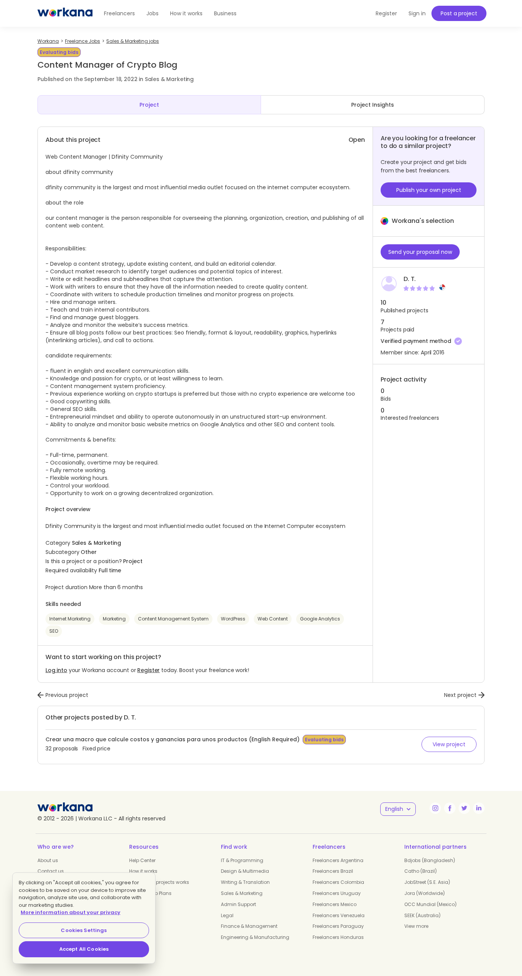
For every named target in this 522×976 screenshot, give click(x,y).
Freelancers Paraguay (338, 926)
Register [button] (386, 13)
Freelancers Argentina (338, 860)
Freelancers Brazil (333, 871)
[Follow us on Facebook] (450, 808)
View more (416, 926)
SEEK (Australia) (422, 915)
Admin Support (238, 904)
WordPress (233, 618)
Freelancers (119, 13)
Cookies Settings (84, 930)
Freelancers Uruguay (337, 893)
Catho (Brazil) (420, 871)
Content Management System (173, 618)
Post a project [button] (459, 13)
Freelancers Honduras (338, 937)
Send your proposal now (420, 252)
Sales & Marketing (242, 893)
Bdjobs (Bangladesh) (429, 860)
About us (47, 860)
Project (149, 105)
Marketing (114, 618)
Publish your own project (428, 190)
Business (225, 13)
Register (148, 670)
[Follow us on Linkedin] (479, 808)
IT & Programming (242, 860)
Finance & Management (249, 926)
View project (449, 744)
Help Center (142, 860)
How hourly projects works (159, 882)
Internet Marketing (70, 618)
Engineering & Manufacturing (255, 937)
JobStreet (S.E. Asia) (427, 882)
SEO (53, 631)
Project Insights (372, 105)
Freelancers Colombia (338, 882)
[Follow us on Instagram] (435, 808)
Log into (56, 670)
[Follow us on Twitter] (464, 808)
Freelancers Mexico (335, 904)
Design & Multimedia (245, 871)
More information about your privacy (70, 912)
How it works (186, 13)
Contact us (50, 871)
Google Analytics (320, 618)
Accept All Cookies (84, 949)
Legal (227, 915)
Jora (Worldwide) (424, 893)
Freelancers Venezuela (339, 915)
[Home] (65, 13)
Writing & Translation (245, 882)
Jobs (152, 13)
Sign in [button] (417, 13)
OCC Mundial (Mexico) (430, 904)
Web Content (273, 618)
